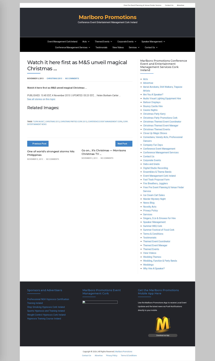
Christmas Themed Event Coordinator (162, 121)
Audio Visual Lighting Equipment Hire (162, 98)
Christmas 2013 (54, 78)
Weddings (148, 264)
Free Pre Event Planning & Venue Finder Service (142, 5)
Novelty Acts (149, 206)
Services (133, 47)
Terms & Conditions (153, 233)
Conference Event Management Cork (105, 122)
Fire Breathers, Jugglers (155, 183)
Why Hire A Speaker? (154, 268)
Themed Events (102, 41)
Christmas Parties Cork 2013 (73, 122)
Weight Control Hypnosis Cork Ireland (46, 314)
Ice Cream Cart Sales (154, 195)
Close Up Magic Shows (155, 133)
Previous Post (39, 143)
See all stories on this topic (41, 99)
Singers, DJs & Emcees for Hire (159, 218)
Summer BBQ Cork (152, 226)
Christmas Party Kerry (154, 113)
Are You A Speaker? (153, 94)
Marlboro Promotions (107, 17)
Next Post (122, 143)
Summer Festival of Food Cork (158, 229)
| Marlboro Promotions (123, 352)
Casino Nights (150, 110)
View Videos (118, 47)
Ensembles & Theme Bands (157, 171)
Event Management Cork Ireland (62, 41)
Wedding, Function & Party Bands (160, 260)
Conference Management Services (71, 47)
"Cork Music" (38, 122)
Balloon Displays (151, 102)
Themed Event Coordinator (156, 241)
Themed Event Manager (155, 245)
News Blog (148, 202)
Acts (84, 41)
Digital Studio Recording (155, 168)
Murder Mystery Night (154, 199)
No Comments (72, 78)
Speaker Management (152, 41)
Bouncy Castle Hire (153, 106)
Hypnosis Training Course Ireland (44, 318)
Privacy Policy (150, 210)
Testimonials (101, 47)
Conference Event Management (159, 148)
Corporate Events (125, 41)
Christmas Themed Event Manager (160, 125)
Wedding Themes (152, 257)
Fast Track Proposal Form (156, 179)
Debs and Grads (151, 164)
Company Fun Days (153, 145)
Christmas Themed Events (156, 129)
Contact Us (169, 5)
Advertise (180, 5)
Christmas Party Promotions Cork (160, 117)
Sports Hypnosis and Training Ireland (46, 310)
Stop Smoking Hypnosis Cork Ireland (46, 307)
